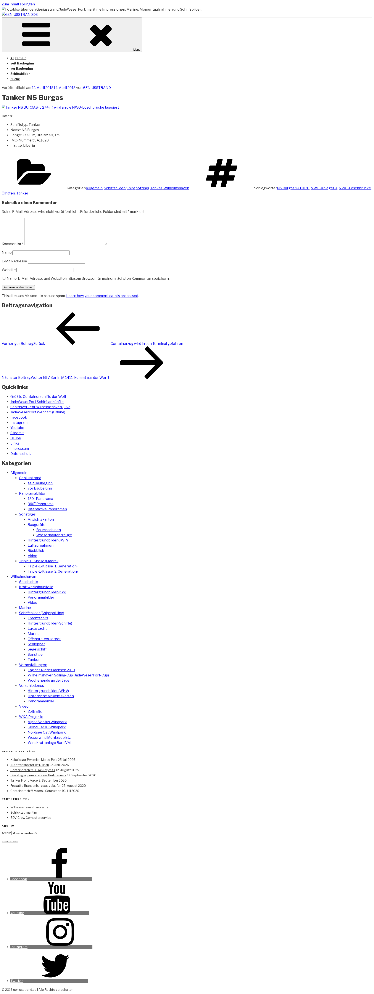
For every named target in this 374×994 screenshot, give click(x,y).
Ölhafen (8, 193)
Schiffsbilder (20, 73)
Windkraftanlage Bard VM (49, 743)
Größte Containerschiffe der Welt (38, 397)
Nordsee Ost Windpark (47, 732)
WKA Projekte (31, 717)
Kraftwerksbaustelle (36, 587)
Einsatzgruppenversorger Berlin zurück (38, 775)
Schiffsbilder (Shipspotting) (126, 188)
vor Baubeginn (21, 68)
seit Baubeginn (22, 63)
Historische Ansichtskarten (51, 696)
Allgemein (18, 58)
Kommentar (13, 244)
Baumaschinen (48, 530)
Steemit (17, 433)
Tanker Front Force (24, 780)
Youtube (17, 428)
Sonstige (35, 654)
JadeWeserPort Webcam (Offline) (37, 412)
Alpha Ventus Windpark (47, 722)
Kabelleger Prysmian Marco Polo (33, 759)
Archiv (6, 833)
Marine (25, 608)
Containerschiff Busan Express (32, 770)
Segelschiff (37, 649)
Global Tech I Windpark (47, 727)
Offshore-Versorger (44, 639)
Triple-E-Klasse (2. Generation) (53, 571)
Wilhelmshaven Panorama (29, 807)
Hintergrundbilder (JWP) (48, 540)
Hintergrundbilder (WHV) (48, 691)
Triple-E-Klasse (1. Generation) (52, 566)
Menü (136, 49)
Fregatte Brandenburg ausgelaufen (35, 785)
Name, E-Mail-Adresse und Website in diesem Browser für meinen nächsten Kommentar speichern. (88, 278)
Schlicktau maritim (23, 812)
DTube (15, 438)
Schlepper (36, 644)
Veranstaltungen (33, 665)
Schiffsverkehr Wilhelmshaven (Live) (40, 407)
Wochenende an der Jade (48, 680)
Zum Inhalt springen (18, 4)
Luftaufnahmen (40, 545)
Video (32, 556)
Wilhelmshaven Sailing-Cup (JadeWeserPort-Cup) (68, 675)
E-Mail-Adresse (14, 261)
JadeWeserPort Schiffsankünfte (37, 402)
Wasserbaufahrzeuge (54, 535)
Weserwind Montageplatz (49, 737)
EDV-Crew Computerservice (30, 817)
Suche (15, 79)
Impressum (19, 448)
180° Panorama (40, 499)
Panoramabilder (32, 493)
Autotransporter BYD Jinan (29, 765)
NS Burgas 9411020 (293, 188)
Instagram (18, 423)
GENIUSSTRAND (97, 88)
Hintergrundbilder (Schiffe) (50, 623)
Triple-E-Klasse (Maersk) (39, 561)
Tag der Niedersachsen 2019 (51, 670)
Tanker (156, 188)
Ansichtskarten (41, 519)
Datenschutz (21, 454)
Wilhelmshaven (176, 188)
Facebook (18, 417)
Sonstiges (27, 514)
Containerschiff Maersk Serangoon (35, 791)
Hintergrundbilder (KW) (47, 592)
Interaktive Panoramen (47, 509)
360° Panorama (40, 504)
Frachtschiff (38, 618)
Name (7, 253)
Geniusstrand (30, 478)
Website (9, 270)
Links (14, 443)
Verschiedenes (31, 686)
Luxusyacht (37, 628)
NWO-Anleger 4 (324, 188)
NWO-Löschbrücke (355, 188)
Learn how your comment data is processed (102, 296)
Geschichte (28, 582)
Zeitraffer (36, 712)
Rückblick (36, 551)
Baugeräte (36, 525)
